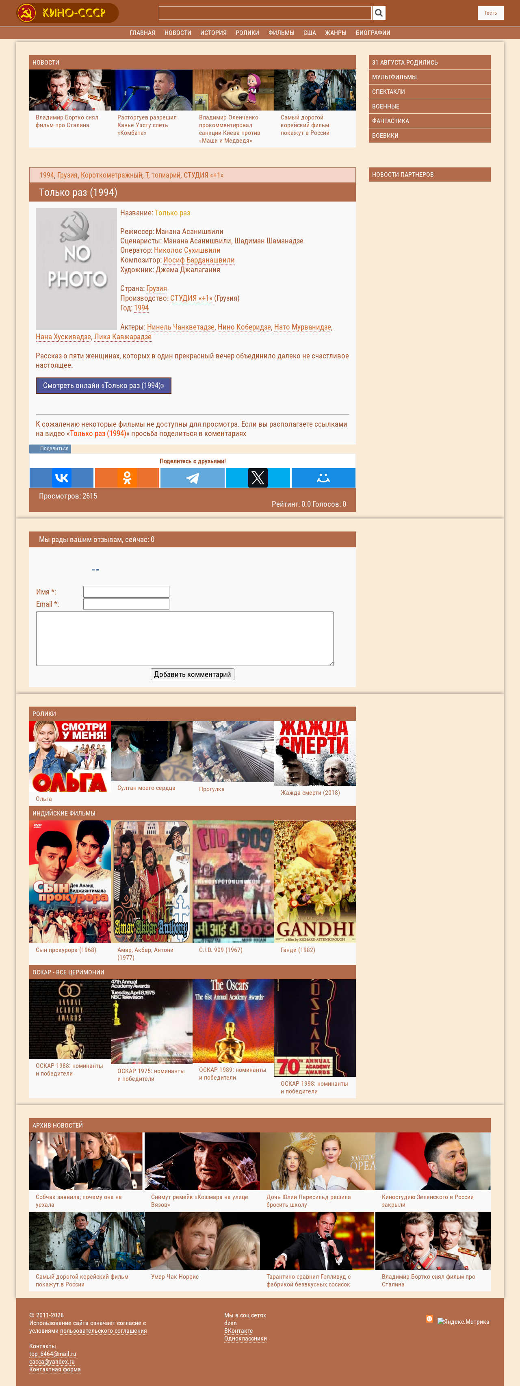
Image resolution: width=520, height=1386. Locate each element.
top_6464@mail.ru (52, 1354)
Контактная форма (55, 1369)
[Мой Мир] (323, 478)
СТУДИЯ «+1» (204, 175)
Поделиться (54, 448)
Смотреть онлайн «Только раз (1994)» (103, 385)
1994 (46, 175)
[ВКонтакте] (61, 478)
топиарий (166, 175)
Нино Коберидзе (244, 327)
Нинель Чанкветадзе (180, 327)
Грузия (67, 175)
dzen (230, 1323)
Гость (491, 13)
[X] (258, 478)
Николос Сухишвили (187, 250)
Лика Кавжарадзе (123, 336)
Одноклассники (245, 1338)
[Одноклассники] (127, 478)
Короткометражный (111, 175)
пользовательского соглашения (103, 1330)
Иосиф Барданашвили (199, 260)
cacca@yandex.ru (52, 1361)
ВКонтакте (238, 1330)
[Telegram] (192, 478)
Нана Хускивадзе (63, 336)
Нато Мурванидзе (302, 327)
